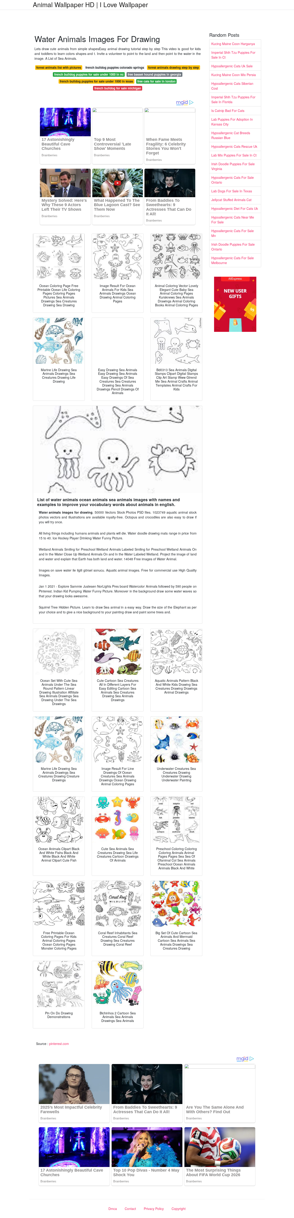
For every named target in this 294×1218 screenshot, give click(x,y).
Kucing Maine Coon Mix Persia (233, 74)
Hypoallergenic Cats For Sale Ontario (232, 180)
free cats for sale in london (156, 81)
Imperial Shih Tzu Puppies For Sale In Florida (233, 99)
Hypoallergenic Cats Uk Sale (232, 66)
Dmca (112, 1208)
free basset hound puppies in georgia (154, 74)
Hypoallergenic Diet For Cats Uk (234, 208)
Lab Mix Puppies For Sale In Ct (234, 155)
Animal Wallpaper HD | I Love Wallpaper (90, 4)
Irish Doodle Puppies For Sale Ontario (233, 246)
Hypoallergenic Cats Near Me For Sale (232, 219)
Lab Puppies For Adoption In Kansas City (232, 121)
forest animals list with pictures (58, 67)
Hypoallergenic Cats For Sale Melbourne (232, 260)
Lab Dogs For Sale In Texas (231, 191)
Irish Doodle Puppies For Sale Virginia (233, 166)
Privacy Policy (154, 1208)
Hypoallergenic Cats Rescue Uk (234, 146)
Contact (130, 1208)
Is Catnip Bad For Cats (227, 110)
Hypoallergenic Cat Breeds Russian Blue (230, 135)
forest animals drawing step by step (173, 67)
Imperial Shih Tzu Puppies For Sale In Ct (233, 55)
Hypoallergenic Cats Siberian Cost (232, 86)
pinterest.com (59, 1043)
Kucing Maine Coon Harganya (233, 43)
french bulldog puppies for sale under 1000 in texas (96, 81)
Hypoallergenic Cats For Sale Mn (232, 233)
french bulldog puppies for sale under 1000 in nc (89, 74)
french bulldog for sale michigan (117, 88)
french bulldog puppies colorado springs (114, 67)
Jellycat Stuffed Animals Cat (231, 199)
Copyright (179, 1208)
